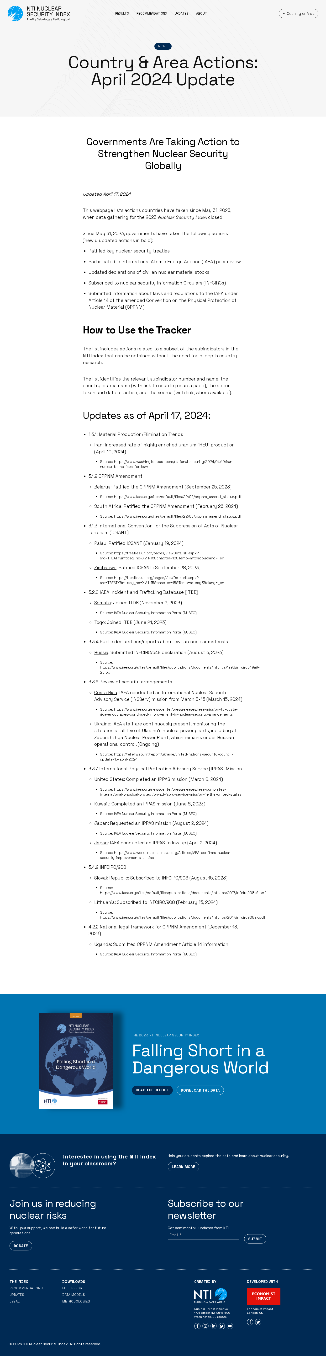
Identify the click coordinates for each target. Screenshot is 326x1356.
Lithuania (104, 902)
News (163, 46)
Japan (101, 823)
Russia (101, 652)
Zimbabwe (105, 568)
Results (122, 13)
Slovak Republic (111, 878)
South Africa (107, 506)
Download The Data (200, 1090)
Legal (15, 1301)
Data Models (73, 1295)
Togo (99, 622)
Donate (21, 1245)
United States (109, 779)
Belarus (102, 487)
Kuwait (101, 804)
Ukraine (102, 724)
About (201, 13)
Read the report (152, 1090)
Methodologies (76, 1301)
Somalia (102, 603)
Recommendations (152, 13)
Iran (98, 445)
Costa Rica (105, 693)
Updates (182, 13)
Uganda (102, 944)
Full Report (73, 1288)
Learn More (183, 1166)
